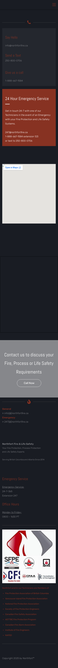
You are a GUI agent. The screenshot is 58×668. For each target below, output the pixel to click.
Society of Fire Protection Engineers (22, 609)
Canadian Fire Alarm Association (20, 625)
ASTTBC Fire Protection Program (20, 619)
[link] (29, 531)
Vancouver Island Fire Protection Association (26, 598)
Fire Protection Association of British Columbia (27, 593)
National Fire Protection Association (22, 604)
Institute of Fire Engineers (17, 630)
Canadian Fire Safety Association (20, 614)
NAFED (8, 635)
